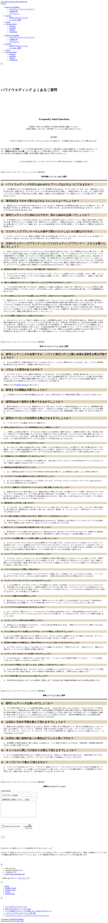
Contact (7, 892)
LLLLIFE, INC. (18, 921)
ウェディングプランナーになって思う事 (20, 913)
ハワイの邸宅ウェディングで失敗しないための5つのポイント (28, 911)
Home (7, 886)
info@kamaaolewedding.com (15, 874)
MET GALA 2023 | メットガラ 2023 (18, 909)
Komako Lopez (10, 890)
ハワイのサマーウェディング (16, 907)
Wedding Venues (21, 385)
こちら (23, 878)
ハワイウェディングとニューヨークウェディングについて (27, 915)
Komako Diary (10, 894)
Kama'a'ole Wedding (17, 919)
